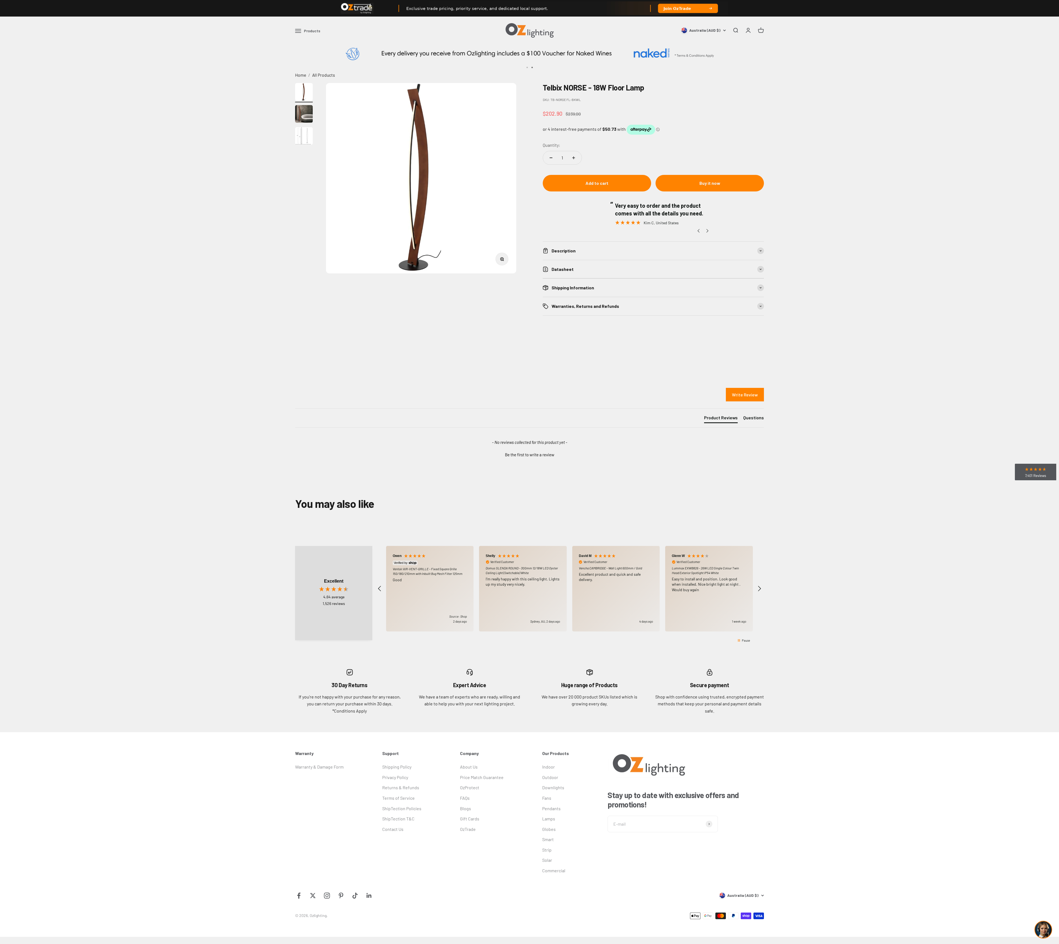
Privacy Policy (395, 777)
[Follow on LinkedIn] (369, 895)
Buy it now (709, 183)
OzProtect (469, 787)
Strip (547, 849)
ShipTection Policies (401, 808)
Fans (546, 798)
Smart (548, 839)
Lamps (548, 818)
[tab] (721, 419)
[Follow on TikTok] (355, 895)
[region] (569, 588)
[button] (529, 454)
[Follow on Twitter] (313, 895)
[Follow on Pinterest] (341, 895)
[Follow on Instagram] (327, 895)
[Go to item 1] (304, 92)
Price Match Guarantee (482, 777)
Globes (549, 829)
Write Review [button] (745, 394)
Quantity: (551, 145)
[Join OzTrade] (529, 8)
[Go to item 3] (304, 136)
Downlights (553, 787)
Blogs (465, 808)
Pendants (551, 808)
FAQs (465, 798)
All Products (323, 75)
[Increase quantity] (574, 157)
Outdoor (550, 777)
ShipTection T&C (398, 818)
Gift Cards (469, 818)
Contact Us (392, 829)
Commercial (553, 870)
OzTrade (468, 829)
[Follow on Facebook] (299, 895)
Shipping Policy (396, 766)
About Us (469, 766)
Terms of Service (398, 798)
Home (300, 75)
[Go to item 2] (304, 114)
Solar (547, 860)
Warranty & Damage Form (319, 766)
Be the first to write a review (529, 454)
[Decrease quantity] (551, 157)
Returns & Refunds (400, 787)
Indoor (548, 766)
